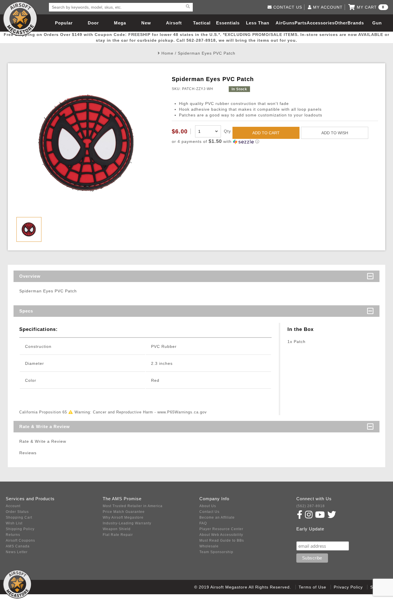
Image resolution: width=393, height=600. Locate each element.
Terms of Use (312, 587)
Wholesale (209, 546)
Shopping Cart (19, 517)
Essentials (228, 22)
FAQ (203, 523)
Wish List (14, 523)
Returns (13, 535)
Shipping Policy (20, 529)
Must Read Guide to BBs (221, 540)
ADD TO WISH (334, 133)
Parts (301, 22)
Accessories (321, 22)
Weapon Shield (117, 529)
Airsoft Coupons (20, 540)
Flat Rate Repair (118, 535)
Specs (26, 310)
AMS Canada (18, 546)
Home (167, 53)
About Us (207, 506)
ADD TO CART (266, 133)
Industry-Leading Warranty (127, 523)
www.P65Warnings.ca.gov (182, 412)
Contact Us (209, 512)
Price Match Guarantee (124, 512)
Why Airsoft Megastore (123, 517)
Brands (356, 22)
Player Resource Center (221, 529)
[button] (275, 141)
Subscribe (308, 535)
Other (341, 22)
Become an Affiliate (217, 517)
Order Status (17, 512)
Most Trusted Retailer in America (133, 506)
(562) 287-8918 (310, 506)
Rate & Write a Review (44, 426)
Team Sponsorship (216, 552)
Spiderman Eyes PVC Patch (206, 53)
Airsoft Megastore (20, 18)
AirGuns (285, 22)
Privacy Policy (348, 587)
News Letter (17, 552)
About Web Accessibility (221, 535)
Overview (30, 276)
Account (13, 506)
